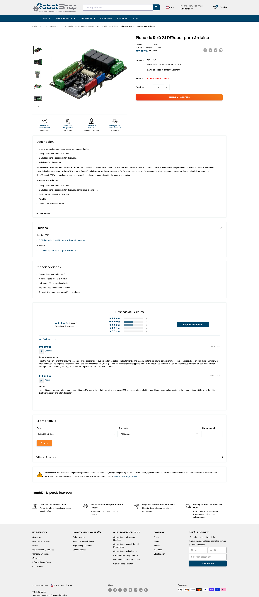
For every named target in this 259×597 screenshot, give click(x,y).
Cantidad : (141, 87)
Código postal (208, 428)
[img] (45, 347)
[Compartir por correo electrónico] (221, 50)
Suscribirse (208, 563)
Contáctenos (38, 566)
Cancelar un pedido (40, 554)
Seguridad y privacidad (83, 545)
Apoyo (135, 18)
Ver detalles (44, 131)
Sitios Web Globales (40, 585)
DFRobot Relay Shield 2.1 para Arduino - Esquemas (62, 240)
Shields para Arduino (110, 26)
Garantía (36, 558)
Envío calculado (154, 70)
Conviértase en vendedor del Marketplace (126, 545)
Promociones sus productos (125, 555)
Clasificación (159, 554)
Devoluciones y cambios (43, 550)
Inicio (34, 26)
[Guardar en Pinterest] (210, 50)
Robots (42, 26)
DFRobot (140, 44)
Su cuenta (36, 537)
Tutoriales (158, 550)
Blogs (156, 541)
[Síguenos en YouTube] (130, 590)
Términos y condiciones (83, 541)
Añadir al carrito (179, 97)
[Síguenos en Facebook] (110, 590)
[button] (37, 106)
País (39, 428)
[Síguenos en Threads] (146, 590)
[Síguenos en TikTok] (135, 590)
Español (65, 585)
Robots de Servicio (64, 18)
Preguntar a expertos (91, 131)
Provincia (123, 428)
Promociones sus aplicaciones (126, 559)
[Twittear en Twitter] (215, 50)
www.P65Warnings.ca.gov (125, 476)
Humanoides (87, 18)
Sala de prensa (79, 550)
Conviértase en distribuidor (125, 551)
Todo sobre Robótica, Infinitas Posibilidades (49, 595)
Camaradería (106, 18)
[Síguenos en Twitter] (115, 590)
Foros (156, 537)
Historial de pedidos (41, 541)
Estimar (44, 443)
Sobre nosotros (79, 537)
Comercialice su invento (123, 564)
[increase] (166, 87)
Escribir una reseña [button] (193, 324)
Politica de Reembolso (46, 457)
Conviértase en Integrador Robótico (124, 538)
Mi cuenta (185, 9)
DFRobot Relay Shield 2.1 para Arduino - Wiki (59, 250)
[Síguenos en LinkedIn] (141, 590)
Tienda (45, 18)
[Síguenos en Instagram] (120, 590)
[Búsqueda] (156, 7)
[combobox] (118, 7)
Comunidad (122, 18)
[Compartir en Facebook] (205, 50)
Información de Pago (41, 562)
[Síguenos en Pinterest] (125, 590)
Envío (35, 545)
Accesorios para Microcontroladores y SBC (81, 26)
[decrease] (150, 87)
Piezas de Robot (55, 26)
